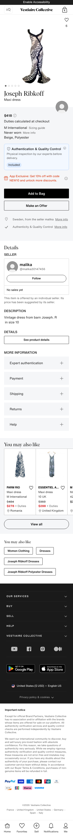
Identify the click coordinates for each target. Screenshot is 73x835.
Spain (33, 812)
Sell (10, 616)
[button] (65, 10)
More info (29, 132)
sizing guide (37, 128)
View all (36, 524)
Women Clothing (18, 551)
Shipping (16, 393)
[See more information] (66, 178)
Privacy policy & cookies (35, 697)
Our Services (17, 596)
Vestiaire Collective (24, 636)
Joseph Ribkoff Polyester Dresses (30, 572)
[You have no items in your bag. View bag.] (65, 10)
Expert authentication (26, 363)
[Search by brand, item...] (8, 10)
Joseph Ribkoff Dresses (23, 561)
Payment (16, 378)
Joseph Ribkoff (24, 94)
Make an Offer (36, 205)
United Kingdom (25, 809)
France (10, 809)
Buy (9, 606)
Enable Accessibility (36, 2)
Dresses (45, 551)
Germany (58, 809)
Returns (16, 409)
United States (44, 809)
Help (13, 424)
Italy (41, 812)
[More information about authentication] (64, 148)
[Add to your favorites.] (31, 487)
